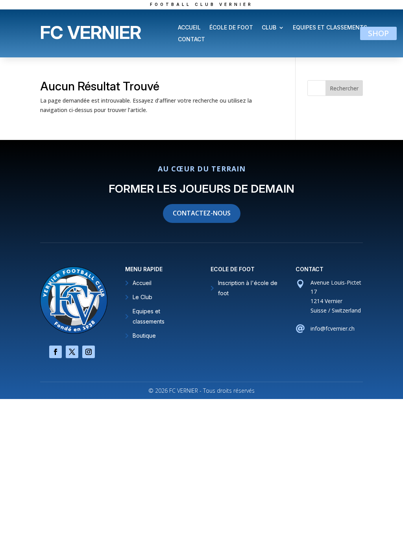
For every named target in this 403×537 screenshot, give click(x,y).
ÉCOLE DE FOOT (231, 28)
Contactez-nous (202, 213)
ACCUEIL (189, 28)
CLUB (269, 28)
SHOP (378, 33)
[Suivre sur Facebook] (55, 352)
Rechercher (344, 88)
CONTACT (191, 39)
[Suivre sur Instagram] (88, 352)
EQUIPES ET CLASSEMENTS (330, 28)
